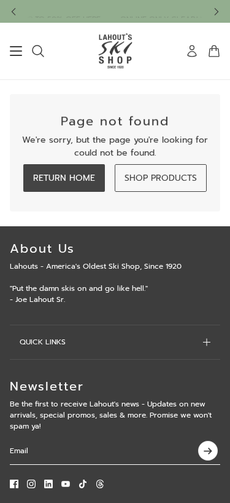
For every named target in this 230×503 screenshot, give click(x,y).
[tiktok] (83, 484)
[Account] (192, 51)
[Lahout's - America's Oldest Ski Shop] (115, 51)
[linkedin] (48, 484)
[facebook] (14, 484)
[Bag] (214, 51)
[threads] (100, 484)
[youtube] (65, 484)
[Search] (38, 51)
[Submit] (208, 451)
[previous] (13, 11)
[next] (216, 11)
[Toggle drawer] (16, 51)
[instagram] (31, 484)
